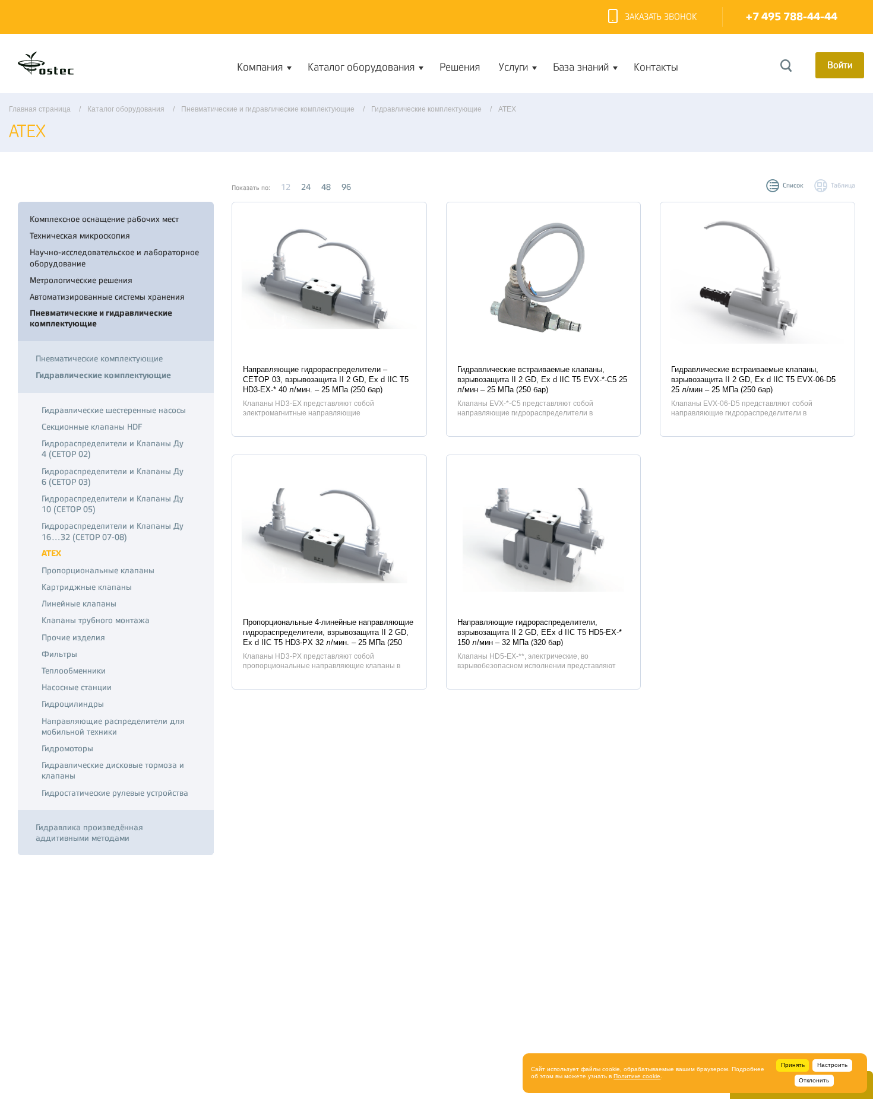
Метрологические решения (81, 280)
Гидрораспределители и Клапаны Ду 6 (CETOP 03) (113, 476)
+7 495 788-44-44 (791, 17)
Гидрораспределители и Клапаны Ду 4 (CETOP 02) (113, 449)
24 (306, 187)
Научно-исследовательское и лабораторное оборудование (114, 257)
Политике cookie (636, 1076)
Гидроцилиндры (73, 704)
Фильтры (59, 654)
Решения (459, 67)
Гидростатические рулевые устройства (115, 793)
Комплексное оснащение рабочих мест (104, 219)
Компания (260, 67)
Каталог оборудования (361, 67)
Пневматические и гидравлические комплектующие (101, 318)
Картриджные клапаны (87, 587)
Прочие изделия (73, 637)
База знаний (581, 67)
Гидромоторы (67, 748)
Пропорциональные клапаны (98, 570)
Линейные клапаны (79, 603)
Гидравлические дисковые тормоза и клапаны (113, 770)
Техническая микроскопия (80, 235)
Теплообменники (74, 670)
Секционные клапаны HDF (92, 426)
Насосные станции (77, 687)
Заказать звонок (661, 17)
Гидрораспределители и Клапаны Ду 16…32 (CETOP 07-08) (113, 531)
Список (793, 185)
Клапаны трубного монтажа (96, 620)
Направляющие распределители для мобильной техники (113, 726)
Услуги (513, 67)
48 (326, 187)
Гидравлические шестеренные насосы (114, 410)
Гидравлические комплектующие (103, 375)
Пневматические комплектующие (99, 358)
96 (346, 187)
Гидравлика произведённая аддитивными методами (89, 832)
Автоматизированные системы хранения (107, 296)
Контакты (656, 67)
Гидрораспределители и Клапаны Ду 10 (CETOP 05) (113, 504)
